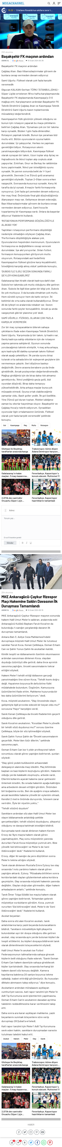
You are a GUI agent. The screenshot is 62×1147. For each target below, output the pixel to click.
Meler (26, 1039)
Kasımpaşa (14, 425)
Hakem (16, 1039)
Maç (25, 425)
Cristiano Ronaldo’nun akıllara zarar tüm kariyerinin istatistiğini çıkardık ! (34, 10)
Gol (4, 425)
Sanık (43, 1039)
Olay (34, 1039)
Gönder (10, 543)
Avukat (6, 1039)
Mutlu (34, 425)
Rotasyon (44, 425)
